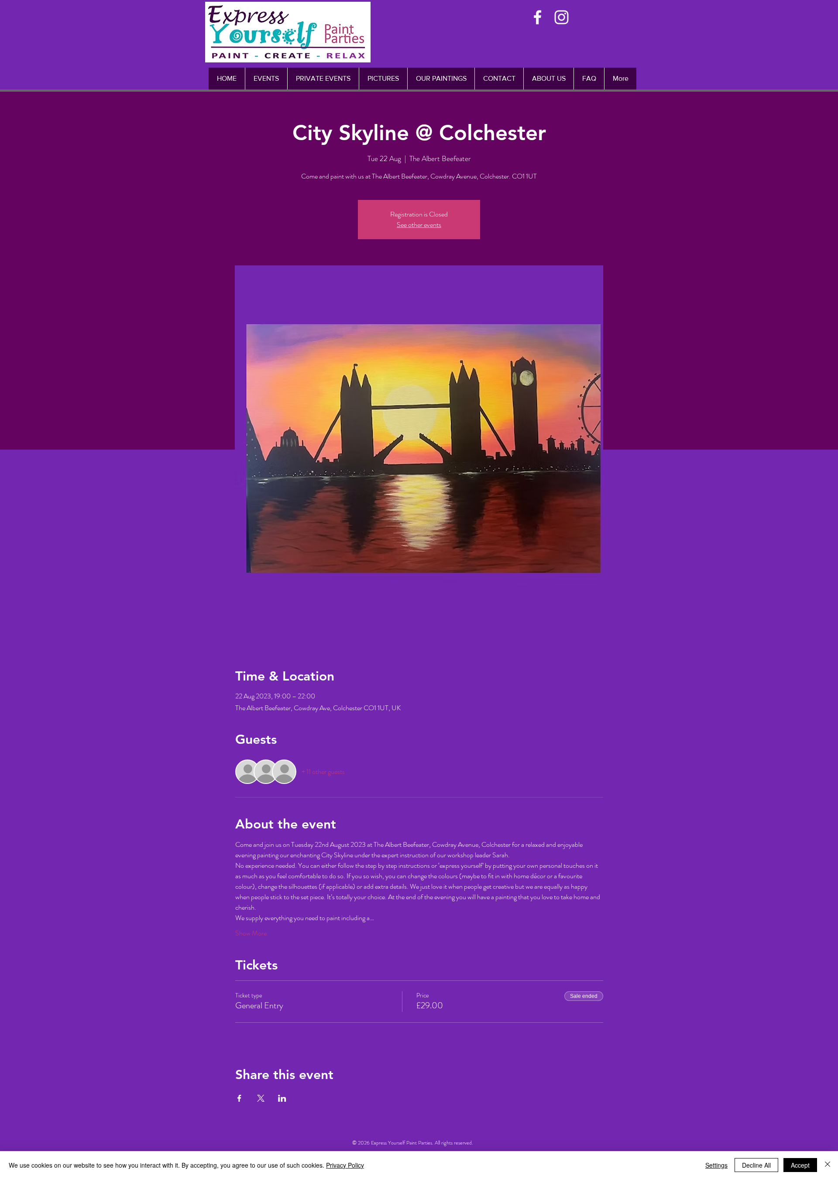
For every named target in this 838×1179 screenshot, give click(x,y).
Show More (251, 933)
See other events (419, 225)
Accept (800, 1165)
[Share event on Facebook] (239, 1098)
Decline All (756, 1165)
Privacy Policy (345, 1165)
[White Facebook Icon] (537, 17)
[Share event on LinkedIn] (282, 1098)
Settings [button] (716, 1165)
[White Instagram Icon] (561, 17)
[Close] (827, 1165)
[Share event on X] (261, 1098)
